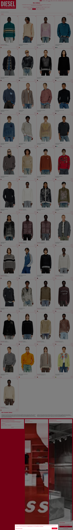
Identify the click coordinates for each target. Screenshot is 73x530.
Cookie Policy (41, 526)
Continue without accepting (19, 528)
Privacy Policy (37, 526)
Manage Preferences (30, 526)
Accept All (54, 528)
